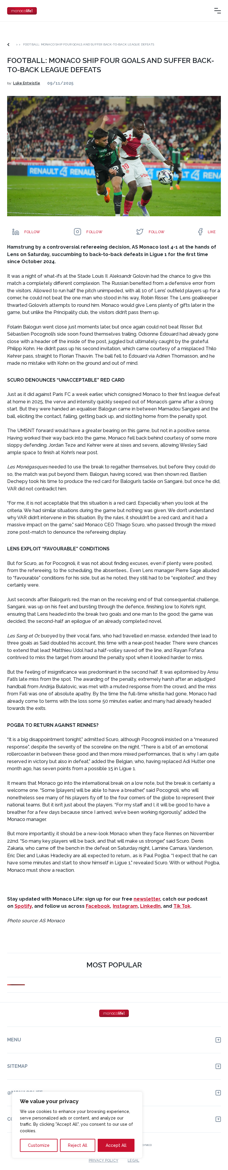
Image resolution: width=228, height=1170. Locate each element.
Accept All (116, 1145)
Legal (133, 1160)
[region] (77, 1125)
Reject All (77, 1145)
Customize (39, 1145)
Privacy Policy (103, 1160)
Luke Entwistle (26, 83)
